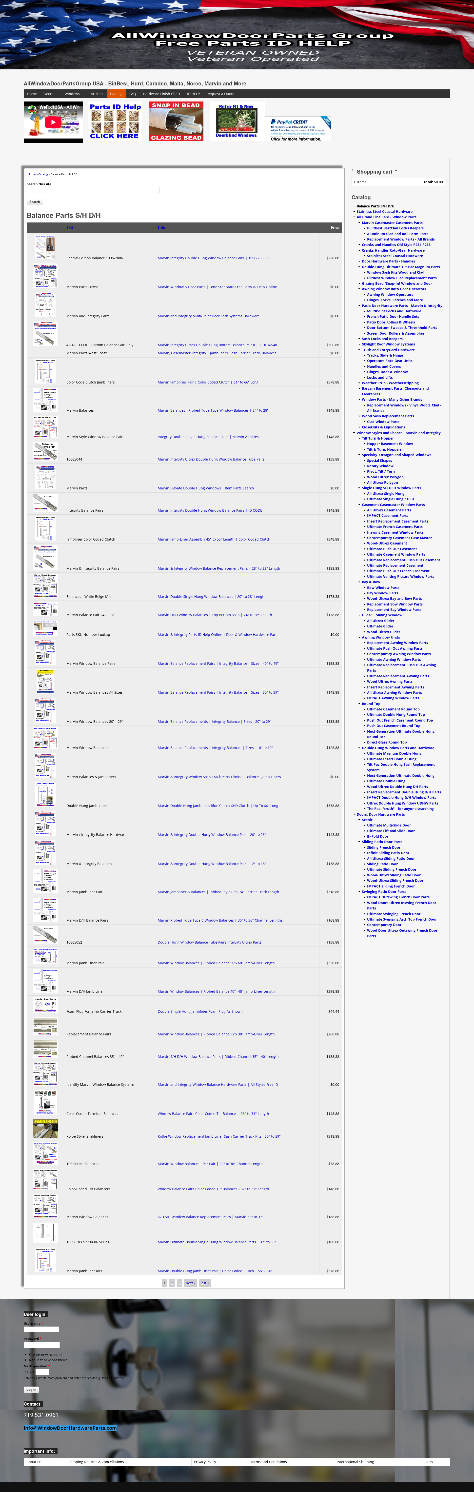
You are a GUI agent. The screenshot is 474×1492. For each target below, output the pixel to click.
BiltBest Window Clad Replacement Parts (402, 278)
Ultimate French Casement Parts (395, 526)
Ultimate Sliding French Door (391, 869)
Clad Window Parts (383, 421)
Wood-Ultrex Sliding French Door (395, 880)
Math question (37, 1366)
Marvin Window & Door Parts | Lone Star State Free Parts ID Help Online (217, 286)
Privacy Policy (205, 1461)
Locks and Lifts (380, 377)
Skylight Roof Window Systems (388, 344)
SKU (69, 227)
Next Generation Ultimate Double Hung (400, 775)
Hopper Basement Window (390, 443)
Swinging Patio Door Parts (384, 891)
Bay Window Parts (382, 593)
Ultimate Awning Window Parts (394, 659)
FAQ (132, 93)
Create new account (45, 1354)
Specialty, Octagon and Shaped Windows (396, 454)
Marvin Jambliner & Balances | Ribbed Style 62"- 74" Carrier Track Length (218, 891)
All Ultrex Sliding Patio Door (391, 858)
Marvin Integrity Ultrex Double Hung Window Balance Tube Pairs (211, 459)
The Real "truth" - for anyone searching (400, 808)
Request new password (48, 1360)
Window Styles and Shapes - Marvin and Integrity (399, 432)
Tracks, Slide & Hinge (385, 355)
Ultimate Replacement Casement (395, 565)
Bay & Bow (371, 582)
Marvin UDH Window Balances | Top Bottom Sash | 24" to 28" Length (215, 614)
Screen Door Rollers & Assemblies (395, 333)
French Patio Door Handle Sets (393, 316)
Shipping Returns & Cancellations (96, 1461)
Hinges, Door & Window (387, 371)
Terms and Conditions (268, 1461)
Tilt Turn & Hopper (378, 438)
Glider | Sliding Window (382, 615)
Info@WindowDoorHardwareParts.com (70, 1428)
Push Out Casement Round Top (393, 725)
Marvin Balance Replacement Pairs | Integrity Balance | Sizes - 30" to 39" (218, 692)
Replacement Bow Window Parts (395, 604)
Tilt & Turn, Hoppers (384, 449)
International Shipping (355, 1461)
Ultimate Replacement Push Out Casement (403, 560)
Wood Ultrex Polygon (385, 477)
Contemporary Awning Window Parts (399, 653)
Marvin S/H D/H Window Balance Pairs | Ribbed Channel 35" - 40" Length (218, 1056)
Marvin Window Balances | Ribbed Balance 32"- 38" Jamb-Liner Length (216, 1034)
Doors (48, 93)
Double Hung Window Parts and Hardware (398, 748)
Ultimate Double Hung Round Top (396, 714)
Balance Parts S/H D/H (376, 206)
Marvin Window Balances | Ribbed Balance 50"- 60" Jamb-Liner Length (216, 963)
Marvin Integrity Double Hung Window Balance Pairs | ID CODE (210, 510)
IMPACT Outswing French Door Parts (398, 897)
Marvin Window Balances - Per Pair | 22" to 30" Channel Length (210, 1163)
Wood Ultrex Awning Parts (390, 681)
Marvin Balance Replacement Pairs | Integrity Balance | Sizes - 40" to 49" (218, 663)
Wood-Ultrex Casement (387, 543)
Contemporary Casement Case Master (399, 537)
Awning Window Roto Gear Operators (394, 288)
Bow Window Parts (383, 587)
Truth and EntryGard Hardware (388, 349)
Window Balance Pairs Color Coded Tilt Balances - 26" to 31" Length (213, 1113)
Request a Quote (220, 93)
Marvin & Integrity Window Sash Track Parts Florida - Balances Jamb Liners (219, 776)
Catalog (116, 93)
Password (32, 1338)
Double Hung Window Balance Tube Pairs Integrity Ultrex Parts (209, 942)
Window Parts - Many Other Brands (392, 399)
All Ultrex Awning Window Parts (394, 692)
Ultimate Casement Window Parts (396, 554)
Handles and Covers (384, 366)
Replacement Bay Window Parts (394, 609)
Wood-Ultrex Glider (383, 631)
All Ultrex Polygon (382, 482)
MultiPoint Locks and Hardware (394, 311)
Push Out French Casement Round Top (400, 720)
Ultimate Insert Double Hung (391, 759)
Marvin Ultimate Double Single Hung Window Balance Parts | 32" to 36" (217, 1242)
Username (33, 1323)
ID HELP (193, 93)
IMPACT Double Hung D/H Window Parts (401, 797)
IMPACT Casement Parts (387, 515)
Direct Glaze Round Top (387, 742)
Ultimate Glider (380, 626)
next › (190, 1283)
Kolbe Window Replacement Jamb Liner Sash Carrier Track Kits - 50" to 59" (219, 1136)
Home (32, 93)
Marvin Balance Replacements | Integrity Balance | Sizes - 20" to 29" (214, 721)
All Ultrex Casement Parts (389, 510)
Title (161, 227)
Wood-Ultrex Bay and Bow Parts (394, 598)
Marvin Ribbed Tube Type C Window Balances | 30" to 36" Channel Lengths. (221, 920)
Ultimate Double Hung (386, 781)
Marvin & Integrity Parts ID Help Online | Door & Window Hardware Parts (218, 634)
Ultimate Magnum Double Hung (394, 753)
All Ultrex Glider (380, 620)
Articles (97, 93)
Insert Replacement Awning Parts (395, 687)
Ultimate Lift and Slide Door (391, 830)
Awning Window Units (381, 637)
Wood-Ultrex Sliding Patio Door (394, 875)
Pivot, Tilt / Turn (381, 471)
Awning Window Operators (390, 294)
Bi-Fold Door (377, 836)
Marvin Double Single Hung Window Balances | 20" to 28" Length (212, 596)
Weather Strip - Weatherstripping (390, 383)
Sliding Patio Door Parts (382, 841)
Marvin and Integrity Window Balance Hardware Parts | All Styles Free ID (218, 1084)
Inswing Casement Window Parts (395, 532)
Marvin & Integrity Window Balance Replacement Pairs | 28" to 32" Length (219, 568)
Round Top (371, 703)
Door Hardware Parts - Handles (388, 261)
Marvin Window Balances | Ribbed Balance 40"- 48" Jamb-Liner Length (216, 991)
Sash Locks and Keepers (382, 338)
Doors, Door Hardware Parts (381, 814)
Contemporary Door (384, 924)
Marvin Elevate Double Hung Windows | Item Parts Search (207, 488)
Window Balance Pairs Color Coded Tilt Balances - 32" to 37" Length (213, 1189)
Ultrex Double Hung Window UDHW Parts (402, 803)
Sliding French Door (383, 847)
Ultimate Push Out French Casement (398, 570)
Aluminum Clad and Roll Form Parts (397, 233)
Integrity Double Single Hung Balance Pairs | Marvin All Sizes (208, 436)
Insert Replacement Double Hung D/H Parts (404, 792)
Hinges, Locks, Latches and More (395, 300)
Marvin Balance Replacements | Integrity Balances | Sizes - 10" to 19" (215, 747)
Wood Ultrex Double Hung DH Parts (397, 786)
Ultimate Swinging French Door (393, 913)
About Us (33, 1461)
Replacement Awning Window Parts (397, 642)
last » (204, 1283)
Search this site (39, 184)
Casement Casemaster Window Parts (393, 504)
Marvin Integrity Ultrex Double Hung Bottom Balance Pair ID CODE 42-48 (217, 345)
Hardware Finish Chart (161, 93)
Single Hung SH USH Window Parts (391, 487)
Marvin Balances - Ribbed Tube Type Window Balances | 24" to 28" (213, 410)
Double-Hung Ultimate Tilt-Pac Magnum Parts (401, 266)
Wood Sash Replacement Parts (388, 416)
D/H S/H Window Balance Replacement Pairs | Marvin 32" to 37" (210, 1216)
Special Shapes (379, 460)
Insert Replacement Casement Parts (397, 521)
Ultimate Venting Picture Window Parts (400, 576)
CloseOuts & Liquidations (383, 427)
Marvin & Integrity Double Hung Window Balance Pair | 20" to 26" (212, 834)
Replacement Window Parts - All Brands (401, 239)
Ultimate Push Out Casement (392, 548)
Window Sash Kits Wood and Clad (395, 272)
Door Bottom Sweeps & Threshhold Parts (402, 327)
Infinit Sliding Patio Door (388, 852)
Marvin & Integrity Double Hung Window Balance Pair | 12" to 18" (212, 863)
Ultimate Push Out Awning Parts (395, 648)
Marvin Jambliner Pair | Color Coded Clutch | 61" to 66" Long (208, 382)
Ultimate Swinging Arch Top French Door (402, 919)
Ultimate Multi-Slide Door (389, 825)
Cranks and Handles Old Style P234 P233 (396, 244)
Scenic (367, 819)
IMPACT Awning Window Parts (393, 698)
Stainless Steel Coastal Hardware (385, 211)
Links (429, 1461)
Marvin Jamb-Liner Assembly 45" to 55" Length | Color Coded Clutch (214, 539)
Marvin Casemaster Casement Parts (392, 222)
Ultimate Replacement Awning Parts (398, 676)
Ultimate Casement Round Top (393, 709)
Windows (72, 93)
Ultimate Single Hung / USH (390, 499)
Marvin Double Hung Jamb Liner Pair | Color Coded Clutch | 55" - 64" (215, 1271)
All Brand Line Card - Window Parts (386, 217)
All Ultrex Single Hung (385, 493)
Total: (428, 182)
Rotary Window (380, 466)
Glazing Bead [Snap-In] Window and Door (397, 283)
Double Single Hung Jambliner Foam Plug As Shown (200, 1011)
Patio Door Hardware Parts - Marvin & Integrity (402, 305)
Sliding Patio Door (382, 864)
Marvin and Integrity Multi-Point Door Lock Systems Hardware (209, 316)
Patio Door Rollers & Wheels (391, 322)
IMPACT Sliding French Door (391, 886)
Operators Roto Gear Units (390, 360)
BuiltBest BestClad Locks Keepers (395, 228)
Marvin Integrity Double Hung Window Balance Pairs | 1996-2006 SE (214, 258)
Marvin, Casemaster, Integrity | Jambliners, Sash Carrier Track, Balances (217, 353)
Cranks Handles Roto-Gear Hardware (393, 250)
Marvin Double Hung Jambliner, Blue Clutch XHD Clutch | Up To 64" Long (218, 805)
